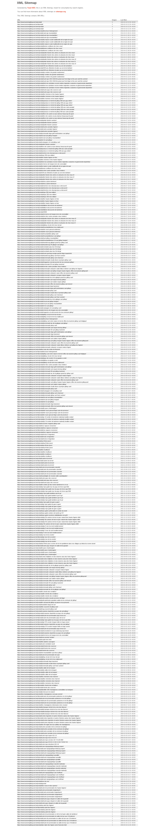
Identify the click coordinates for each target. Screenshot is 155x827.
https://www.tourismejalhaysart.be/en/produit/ (30, 26)
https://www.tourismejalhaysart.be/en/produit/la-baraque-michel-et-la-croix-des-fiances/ (42, 711)
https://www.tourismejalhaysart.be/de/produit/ (30, 28)
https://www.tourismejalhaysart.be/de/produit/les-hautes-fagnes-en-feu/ (38, 199)
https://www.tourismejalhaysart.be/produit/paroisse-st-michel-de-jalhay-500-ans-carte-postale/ (44, 148)
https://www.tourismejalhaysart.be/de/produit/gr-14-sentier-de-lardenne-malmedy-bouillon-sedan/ (45, 421)
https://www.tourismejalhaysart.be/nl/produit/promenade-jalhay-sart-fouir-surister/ (41, 297)
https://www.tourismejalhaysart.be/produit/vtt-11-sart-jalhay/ (34, 140)
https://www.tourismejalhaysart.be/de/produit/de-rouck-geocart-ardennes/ (38, 229)
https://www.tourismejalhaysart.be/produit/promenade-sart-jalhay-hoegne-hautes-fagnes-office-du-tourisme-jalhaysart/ (52, 576)
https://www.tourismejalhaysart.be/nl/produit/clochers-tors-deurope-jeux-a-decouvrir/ (42, 186)
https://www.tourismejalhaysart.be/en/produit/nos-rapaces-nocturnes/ (37, 432)
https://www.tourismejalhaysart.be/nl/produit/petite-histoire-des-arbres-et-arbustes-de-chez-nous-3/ (46, 61)
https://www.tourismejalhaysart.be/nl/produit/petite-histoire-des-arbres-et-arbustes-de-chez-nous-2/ (46, 223)
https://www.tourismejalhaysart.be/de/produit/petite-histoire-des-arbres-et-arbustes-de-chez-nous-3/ (46, 59)
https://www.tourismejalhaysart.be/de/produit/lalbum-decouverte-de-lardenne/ (39, 205)
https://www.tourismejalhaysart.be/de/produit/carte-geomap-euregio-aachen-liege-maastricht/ (44, 253)
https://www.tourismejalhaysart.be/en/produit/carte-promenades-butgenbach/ (39, 794)
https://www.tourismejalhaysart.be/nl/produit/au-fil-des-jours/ (34, 445)
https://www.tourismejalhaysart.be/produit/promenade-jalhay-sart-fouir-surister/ (40, 665)
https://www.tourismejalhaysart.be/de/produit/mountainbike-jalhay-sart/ (37, 234)
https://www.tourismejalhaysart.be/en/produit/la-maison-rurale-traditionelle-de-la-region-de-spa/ (45, 39)
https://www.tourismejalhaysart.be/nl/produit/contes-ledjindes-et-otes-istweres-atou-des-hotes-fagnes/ (47, 559)
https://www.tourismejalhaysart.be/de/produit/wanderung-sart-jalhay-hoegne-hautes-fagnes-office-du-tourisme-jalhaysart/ (52, 340)
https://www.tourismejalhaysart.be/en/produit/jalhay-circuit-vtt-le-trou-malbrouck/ (40, 362)
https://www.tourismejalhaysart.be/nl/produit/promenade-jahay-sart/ (37, 290)
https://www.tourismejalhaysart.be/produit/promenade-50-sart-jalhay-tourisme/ (40, 583)
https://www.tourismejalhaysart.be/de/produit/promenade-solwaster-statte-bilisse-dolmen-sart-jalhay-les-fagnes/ (50, 345)
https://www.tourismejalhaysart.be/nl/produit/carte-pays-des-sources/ (37, 480)
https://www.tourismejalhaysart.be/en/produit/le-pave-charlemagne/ (36, 408)
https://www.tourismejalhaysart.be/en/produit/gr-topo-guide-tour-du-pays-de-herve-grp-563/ (44, 489)
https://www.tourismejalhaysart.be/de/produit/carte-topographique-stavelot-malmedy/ (42, 766)
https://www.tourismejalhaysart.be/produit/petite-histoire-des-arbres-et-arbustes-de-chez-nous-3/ (45, 175)
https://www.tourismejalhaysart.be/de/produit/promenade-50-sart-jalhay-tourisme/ (41, 329)
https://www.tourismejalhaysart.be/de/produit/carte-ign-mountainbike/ (37, 37)
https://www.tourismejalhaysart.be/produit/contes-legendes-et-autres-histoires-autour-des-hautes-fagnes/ (48, 716)
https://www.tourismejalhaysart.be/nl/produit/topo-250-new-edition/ (36, 192)
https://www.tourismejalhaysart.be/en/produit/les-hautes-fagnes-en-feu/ (38, 203)
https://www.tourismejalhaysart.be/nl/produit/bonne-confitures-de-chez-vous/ (39, 48)
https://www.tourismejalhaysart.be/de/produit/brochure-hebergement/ (37, 31)
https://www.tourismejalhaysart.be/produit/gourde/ (31, 783)
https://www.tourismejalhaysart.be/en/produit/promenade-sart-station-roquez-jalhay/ (41, 384)
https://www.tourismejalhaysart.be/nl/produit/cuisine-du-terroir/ (35, 460)
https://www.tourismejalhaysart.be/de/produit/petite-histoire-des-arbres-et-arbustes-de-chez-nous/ (46, 55)
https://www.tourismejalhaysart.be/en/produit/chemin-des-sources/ (36, 646)
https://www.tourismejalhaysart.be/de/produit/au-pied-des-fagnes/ (36, 812)
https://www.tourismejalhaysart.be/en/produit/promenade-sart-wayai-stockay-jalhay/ (41, 369)
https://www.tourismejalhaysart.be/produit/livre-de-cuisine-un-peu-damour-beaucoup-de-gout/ (44, 146)
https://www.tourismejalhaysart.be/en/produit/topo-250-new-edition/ (36, 194)
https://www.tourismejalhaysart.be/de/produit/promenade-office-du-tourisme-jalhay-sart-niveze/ (45, 336)
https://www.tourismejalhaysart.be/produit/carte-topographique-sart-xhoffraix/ (39, 772)
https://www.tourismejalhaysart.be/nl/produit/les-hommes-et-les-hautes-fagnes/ (40, 98)
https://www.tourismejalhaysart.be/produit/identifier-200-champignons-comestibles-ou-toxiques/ (45, 689)
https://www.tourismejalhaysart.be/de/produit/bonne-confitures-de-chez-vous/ (40, 46)
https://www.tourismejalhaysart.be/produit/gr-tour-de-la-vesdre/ (35, 535)
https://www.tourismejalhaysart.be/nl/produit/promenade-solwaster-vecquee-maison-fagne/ (43, 275)
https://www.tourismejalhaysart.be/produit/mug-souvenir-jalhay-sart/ (37, 609)
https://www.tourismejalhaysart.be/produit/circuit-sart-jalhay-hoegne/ (37, 135)
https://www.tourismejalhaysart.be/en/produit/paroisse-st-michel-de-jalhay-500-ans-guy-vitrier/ (44, 103)
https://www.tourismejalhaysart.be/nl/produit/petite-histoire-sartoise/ (37, 120)
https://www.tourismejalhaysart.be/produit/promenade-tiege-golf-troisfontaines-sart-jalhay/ (43, 133)
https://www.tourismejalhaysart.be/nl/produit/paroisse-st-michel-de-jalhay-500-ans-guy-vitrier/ (44, 100)
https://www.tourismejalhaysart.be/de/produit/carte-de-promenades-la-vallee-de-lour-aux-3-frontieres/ (47, 822)
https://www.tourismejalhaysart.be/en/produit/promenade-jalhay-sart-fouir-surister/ (41, 395)
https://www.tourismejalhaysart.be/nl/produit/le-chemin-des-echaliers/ (37, 685)
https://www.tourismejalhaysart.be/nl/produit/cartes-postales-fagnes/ (37, 129)
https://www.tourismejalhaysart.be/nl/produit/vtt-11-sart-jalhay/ (35, 305)
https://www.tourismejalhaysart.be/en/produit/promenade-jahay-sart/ (37, 388)
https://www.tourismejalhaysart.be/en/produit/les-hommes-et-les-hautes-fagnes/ (40, 94)
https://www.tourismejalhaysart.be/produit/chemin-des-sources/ (35, 650)
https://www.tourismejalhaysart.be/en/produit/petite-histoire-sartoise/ (37, 122)
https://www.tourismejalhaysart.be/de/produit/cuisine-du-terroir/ (35, 465)
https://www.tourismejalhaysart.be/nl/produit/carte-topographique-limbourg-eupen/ (41, 748)
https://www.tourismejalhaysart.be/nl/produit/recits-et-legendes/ (35, 436)
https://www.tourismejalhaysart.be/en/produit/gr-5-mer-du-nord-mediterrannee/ (40, 526)
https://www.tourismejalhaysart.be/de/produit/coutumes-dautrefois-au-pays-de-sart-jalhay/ (43, 613)
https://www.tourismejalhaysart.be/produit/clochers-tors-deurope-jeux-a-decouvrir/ (41, 153)
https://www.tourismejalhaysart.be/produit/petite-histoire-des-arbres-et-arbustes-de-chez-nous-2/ (45, 177)
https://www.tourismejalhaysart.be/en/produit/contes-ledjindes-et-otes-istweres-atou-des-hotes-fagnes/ (47, 561)
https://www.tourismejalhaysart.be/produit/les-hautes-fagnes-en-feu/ (37, 157)
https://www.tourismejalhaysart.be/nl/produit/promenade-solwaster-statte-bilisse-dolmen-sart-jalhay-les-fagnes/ (49, 268)
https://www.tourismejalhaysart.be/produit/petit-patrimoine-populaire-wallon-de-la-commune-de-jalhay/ (47, 600)
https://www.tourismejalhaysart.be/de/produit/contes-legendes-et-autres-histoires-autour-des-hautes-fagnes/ (49, 722)
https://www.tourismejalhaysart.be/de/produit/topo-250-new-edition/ (36, 196)
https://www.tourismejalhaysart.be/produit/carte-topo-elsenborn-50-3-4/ (38, 744)
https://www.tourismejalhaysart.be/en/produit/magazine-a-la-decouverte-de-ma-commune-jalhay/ (45, 262)
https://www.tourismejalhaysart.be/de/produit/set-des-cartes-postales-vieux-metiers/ (42, 216)
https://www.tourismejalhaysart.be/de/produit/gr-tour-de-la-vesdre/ (36, 541)
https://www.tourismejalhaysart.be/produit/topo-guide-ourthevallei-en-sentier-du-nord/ (42, 511)
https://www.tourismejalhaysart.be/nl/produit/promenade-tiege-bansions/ (38, 286)
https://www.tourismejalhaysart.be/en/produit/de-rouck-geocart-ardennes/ (38, 231)
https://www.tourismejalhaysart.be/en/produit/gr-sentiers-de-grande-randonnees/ (40, 76)
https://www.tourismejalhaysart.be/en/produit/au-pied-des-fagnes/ (36, 809)
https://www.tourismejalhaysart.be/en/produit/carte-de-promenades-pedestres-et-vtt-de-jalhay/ (45, 700)
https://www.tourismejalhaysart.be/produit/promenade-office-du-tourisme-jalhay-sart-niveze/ (44, 580)
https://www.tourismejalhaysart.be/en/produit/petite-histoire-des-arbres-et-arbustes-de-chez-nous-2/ (46, 218)
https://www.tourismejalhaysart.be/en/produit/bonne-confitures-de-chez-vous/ (40, 50)
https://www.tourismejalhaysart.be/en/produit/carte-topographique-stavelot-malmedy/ (42, 770)
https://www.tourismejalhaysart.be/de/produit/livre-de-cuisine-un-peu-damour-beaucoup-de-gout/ (45, 114)
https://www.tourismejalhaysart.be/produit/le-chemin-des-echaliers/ (36, 591)
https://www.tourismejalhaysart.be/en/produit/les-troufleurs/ (34, 456)
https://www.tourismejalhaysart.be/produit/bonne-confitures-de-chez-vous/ (39, 168)
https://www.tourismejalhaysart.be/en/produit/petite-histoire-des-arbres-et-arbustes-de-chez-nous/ (46, 52)
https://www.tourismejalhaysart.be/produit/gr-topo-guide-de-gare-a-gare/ (38, 502)
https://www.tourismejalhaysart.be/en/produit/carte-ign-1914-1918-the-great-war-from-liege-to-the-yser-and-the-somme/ (52, 79)
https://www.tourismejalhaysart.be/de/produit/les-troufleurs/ (34, 452)
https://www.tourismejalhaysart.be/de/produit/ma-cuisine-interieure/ (36, 181)
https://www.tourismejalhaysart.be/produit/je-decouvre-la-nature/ (36, 692)
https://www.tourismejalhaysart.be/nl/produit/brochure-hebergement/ (37, 351)
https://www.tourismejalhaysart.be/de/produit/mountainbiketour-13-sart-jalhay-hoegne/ (42, 240)
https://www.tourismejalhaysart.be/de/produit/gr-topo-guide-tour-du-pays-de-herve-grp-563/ (44, 491)
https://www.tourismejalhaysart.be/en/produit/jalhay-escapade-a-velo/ (37, 360)
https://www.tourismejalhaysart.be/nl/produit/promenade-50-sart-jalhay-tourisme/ (40, 264)
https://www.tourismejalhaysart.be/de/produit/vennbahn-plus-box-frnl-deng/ (39, 251)
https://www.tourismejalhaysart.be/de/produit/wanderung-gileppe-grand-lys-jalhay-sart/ (42, 242)
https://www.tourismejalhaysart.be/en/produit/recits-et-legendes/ (36, 439)
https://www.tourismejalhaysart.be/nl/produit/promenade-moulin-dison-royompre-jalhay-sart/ (44, 292)
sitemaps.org (61, 11)
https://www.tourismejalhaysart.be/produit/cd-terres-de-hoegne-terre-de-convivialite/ (41, 164)
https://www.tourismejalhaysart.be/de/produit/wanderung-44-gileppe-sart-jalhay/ (40, 244)
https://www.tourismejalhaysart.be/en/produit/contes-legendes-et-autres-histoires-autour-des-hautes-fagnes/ (49, 720)
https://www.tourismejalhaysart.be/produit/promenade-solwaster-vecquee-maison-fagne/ (43, 569)
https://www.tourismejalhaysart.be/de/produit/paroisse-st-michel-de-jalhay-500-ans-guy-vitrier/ (44, 105)
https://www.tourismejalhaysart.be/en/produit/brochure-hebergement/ (37, 319)
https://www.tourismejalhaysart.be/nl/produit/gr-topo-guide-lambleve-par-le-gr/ (40, 495)
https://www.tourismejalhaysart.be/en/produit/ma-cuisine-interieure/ (36, 183)
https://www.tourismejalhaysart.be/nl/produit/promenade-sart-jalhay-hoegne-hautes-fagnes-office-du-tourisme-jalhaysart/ (52, 271)
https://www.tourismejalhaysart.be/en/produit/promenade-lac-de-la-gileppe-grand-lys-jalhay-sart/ (45, 373)
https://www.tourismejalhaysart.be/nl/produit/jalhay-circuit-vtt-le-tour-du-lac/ (39, 314)
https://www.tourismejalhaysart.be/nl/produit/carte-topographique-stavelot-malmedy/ (41, 768)
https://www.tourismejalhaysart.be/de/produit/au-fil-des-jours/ (35, 443)
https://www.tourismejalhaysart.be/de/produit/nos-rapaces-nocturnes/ (37, 428)
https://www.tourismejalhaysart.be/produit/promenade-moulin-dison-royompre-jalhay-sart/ (43, 663)
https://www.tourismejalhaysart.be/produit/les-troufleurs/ (33, 449)
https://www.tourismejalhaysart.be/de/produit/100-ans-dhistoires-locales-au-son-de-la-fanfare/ (44, 70)
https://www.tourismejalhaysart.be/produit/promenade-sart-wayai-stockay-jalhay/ (41, 567)
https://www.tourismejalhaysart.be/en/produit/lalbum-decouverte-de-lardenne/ (39, 210)
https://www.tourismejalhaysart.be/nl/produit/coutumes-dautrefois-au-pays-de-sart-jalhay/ (43, 624)
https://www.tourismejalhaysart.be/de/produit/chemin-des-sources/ (36, 648)
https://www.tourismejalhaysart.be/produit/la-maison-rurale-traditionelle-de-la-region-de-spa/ (44, 166)
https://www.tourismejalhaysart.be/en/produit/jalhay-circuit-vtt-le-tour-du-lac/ (39, 356)
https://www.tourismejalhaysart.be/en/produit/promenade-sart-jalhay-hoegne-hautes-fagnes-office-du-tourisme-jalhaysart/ (52, 382)
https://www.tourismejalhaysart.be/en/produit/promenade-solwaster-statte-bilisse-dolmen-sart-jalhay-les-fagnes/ (50, 377)
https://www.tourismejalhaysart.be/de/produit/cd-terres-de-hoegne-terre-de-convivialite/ (42, 214)
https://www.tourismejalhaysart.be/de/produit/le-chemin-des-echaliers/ (37, 596)
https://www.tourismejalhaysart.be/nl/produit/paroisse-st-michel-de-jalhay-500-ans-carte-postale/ (45, 111)
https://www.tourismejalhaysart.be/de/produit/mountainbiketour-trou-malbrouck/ (40, 227)
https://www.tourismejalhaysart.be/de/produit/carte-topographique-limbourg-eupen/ (41, 753)
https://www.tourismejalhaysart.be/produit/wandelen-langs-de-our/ (36, 604)
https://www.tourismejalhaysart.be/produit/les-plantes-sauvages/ (36, 641)
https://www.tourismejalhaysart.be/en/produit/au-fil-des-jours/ (35, 447)
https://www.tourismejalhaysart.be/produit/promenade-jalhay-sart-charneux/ (39, 587)
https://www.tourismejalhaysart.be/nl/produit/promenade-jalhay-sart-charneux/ (40, 295)
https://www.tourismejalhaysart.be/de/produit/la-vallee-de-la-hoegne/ (37, 674)
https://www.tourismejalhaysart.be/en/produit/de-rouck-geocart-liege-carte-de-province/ (42, 410)
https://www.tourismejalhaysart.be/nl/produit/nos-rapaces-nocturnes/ (37, 430)
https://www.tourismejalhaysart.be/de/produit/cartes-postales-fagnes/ (37, 127)
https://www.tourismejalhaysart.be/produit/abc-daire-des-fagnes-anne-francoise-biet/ (42, 825)
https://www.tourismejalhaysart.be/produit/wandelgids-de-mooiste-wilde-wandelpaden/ (42, 476)
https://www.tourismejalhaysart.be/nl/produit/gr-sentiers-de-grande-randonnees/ (40, 74)
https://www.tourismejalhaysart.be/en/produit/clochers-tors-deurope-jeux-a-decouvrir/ (42, 188)
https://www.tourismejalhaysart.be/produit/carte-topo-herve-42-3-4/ (36, 737)
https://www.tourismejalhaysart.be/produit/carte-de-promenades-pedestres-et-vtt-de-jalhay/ (44, 698)
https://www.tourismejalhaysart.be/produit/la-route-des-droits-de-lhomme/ (38, 349)
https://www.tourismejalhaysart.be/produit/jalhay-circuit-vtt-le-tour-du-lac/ (38, 657)
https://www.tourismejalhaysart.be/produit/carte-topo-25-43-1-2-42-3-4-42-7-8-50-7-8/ (42, 742)
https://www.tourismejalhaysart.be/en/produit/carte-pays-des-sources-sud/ (39, 92)
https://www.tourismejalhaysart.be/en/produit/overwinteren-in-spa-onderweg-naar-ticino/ (43, 631)
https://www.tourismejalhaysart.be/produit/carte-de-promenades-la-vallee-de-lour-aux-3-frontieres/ (46, 816)
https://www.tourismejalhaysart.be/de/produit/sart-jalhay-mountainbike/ (37, 238)
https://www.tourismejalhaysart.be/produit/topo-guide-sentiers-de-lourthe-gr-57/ (40, 513)
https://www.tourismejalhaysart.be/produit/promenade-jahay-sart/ (36, 585)
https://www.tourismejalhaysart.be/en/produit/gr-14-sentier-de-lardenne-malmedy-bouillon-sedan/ (45, 419)
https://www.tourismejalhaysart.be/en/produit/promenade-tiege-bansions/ (38, 404)
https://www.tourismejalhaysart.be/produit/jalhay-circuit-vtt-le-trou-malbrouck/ (39, 659)
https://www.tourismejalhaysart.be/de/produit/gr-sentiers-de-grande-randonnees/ (40, 72)
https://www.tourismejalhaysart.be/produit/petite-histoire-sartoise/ (36, 144)
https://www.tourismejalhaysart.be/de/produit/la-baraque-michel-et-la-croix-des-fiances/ (42, 713)
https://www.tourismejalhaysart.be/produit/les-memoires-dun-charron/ (37, 676)
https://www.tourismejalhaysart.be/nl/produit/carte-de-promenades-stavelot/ (39, 469)
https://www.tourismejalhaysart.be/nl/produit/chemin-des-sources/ (36, 687)
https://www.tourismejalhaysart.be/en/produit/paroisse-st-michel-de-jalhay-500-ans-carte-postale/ (45, 107)
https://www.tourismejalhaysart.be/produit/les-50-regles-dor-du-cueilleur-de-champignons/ (43, 724)
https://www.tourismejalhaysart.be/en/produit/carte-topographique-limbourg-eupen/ (41, 750)
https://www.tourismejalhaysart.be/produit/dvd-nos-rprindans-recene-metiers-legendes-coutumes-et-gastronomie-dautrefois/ (53, 162)
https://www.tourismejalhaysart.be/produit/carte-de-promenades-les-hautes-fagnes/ (41, 788)
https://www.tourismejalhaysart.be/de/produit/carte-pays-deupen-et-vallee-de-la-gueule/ (42, 801)
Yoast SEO (31, 8)
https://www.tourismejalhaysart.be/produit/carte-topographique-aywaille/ (38, 755)
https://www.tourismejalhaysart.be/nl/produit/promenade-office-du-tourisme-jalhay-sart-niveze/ (44, 284)
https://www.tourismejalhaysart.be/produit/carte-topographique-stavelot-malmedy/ (41, 764)
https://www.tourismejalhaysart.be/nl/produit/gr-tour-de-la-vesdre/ (36, 537)
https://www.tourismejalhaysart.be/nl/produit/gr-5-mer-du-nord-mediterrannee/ (40, 530)
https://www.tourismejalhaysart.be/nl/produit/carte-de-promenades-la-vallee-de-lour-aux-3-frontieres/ (46, 818)
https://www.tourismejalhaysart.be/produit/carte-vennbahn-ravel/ (36, 644)
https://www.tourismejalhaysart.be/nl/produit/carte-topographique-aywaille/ (38, 759)
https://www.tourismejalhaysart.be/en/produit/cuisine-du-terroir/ (35, 463)
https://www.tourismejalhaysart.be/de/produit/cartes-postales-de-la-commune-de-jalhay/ (43, 729)
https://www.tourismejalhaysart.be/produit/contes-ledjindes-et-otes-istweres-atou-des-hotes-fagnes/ (46, 556)
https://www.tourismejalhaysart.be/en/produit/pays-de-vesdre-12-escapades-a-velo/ (41, 358)
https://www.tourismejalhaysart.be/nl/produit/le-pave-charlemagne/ (36, 550)
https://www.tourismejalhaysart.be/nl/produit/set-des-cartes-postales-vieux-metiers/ (41, 266)
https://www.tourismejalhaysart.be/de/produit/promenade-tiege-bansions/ (38, 334)
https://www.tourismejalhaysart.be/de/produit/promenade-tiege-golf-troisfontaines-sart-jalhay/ (44, 332)
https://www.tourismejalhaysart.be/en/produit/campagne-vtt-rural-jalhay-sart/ (39, 391)
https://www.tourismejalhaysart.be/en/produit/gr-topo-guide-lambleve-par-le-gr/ (40, 497)
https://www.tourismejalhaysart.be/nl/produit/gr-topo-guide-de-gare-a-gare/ (39, 504)
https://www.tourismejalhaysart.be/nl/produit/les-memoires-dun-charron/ (38, 683)
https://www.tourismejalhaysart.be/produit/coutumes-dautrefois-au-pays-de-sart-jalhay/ (42, 611)
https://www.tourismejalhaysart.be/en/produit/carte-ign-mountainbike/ (37, 35)
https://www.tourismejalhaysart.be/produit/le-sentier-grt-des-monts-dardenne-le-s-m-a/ (42, 484)
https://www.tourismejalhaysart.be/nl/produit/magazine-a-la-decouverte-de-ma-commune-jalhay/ (45, 312)
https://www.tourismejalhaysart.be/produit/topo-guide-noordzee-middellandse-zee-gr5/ (42, 515)
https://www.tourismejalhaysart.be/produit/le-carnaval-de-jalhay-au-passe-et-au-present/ (43, 602)
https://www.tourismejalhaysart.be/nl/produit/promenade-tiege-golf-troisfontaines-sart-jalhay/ (44, 288)
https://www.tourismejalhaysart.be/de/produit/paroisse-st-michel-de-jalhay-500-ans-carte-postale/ (45, 109)
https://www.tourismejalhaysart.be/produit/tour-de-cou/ (33, 781)
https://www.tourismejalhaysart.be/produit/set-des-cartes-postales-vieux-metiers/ (41, 170)
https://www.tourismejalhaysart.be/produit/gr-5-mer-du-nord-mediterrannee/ (39, 532)
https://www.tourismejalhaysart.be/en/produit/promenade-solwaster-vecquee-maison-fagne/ (44, 375)
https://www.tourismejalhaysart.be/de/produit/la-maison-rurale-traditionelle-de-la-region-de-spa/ (45, 42)
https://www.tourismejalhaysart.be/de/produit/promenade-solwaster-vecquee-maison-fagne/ (44, 347)
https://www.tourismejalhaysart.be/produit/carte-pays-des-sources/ (37, 478)
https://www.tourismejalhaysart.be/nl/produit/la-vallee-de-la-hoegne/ (37, 670)
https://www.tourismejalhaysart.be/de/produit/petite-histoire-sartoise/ (37, 124)
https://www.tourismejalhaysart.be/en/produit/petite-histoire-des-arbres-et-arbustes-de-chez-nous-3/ (46, 63)
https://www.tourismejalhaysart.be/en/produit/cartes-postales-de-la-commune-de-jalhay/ (43, 733)
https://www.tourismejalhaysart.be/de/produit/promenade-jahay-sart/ (37, 325)
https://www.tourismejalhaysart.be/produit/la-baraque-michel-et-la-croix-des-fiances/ (41, 707)
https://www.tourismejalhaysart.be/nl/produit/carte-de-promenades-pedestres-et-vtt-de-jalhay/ (44, 696)
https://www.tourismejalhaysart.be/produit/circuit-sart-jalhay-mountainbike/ (39, 138)
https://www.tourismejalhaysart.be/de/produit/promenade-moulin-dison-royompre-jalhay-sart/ (44, 260)
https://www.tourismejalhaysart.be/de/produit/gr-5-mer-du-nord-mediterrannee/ (40, 528)
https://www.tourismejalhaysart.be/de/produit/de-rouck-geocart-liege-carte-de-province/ (42, 412)
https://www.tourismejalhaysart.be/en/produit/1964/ (32, 212)
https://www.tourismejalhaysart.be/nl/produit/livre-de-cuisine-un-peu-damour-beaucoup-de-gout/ (45, 116)
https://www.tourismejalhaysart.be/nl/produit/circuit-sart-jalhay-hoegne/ (37, 301)
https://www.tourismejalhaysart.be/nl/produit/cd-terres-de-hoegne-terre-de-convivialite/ (42, 310)
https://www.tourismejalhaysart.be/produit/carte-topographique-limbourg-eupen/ (40, 746)
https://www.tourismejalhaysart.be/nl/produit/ (30, 24)
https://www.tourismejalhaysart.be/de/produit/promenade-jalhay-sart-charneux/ (40, 257)
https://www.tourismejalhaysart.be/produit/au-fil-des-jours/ (34, 441)
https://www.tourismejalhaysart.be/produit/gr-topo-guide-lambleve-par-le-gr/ (39, 493)
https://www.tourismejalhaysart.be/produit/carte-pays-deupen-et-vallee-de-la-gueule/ (42, 803)
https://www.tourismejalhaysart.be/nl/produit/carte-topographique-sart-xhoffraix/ (40, 779)
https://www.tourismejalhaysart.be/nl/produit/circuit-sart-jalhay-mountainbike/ (39, 303)
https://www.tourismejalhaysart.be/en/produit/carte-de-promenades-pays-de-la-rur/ (41, 628)
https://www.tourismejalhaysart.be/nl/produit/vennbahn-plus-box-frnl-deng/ (39, 247)
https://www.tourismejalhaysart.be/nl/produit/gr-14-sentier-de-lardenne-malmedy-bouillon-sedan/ (45, 417)
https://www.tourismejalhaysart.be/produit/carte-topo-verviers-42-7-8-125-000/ (40, 740)
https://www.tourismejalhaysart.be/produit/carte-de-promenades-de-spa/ (38, 655)
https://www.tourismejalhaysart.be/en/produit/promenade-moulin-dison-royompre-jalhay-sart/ (44, 386)
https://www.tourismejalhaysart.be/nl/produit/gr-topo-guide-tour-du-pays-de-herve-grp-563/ (43, 620)
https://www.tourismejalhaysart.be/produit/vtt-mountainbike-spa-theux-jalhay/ (39, 652)
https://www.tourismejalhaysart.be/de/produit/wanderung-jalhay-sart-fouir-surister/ (41, 255)
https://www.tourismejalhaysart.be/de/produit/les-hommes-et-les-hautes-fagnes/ (40, 96)
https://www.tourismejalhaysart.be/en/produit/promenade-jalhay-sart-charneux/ (40, 393)
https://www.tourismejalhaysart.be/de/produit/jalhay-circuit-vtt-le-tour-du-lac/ (39, 225)
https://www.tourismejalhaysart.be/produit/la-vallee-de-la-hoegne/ (36, 668)
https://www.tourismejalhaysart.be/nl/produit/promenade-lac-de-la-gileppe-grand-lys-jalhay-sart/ (45, 277)
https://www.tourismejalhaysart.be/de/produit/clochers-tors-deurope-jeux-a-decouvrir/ (42, 190)
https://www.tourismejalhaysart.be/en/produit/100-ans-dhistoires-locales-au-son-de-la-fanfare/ (44, 68)
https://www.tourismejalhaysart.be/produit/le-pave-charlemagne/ (36, 548)
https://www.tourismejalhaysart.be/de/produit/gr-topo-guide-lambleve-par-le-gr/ (40, 500)
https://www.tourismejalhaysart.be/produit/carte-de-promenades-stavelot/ (38, 467)
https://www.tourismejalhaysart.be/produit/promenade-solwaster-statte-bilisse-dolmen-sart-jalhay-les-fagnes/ (49, 572)
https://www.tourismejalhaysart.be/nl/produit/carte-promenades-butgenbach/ (39, 792)
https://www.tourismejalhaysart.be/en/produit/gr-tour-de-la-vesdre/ (36, 539)
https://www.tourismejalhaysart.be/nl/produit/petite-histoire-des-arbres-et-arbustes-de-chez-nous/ (45, 57)
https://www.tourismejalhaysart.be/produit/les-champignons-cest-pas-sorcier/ (39, 694)
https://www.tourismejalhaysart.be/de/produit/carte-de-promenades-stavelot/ (39, 473)
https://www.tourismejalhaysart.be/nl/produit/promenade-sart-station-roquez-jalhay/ (41, 281)
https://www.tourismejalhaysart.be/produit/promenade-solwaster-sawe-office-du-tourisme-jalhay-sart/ (46, 574)
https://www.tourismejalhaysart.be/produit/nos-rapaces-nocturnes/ (36, 425)
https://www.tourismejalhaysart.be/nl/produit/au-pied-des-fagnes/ (36, 807)
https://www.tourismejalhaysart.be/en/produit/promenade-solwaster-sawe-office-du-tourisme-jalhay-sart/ (47, 380)
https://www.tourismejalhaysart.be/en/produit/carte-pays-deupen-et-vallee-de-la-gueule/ (42, 798)
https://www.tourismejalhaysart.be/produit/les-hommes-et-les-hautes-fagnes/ (39, 159)
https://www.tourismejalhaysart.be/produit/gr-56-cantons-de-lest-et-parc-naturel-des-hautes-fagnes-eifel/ (48, 524)
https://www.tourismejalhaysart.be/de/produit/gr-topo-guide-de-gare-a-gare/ (39, 508)
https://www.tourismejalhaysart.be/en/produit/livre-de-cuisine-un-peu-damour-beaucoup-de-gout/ (45, 118)
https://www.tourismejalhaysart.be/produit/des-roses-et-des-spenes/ (37, 785)
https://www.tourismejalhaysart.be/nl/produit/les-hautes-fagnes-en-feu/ (37, 201)
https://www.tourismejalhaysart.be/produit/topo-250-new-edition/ (35, 155)
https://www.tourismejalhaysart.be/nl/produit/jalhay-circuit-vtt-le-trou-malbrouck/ (40, 316)
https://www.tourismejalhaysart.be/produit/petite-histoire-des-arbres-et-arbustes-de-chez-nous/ (45, 179)
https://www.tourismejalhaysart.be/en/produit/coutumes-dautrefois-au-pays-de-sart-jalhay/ (43, 633)
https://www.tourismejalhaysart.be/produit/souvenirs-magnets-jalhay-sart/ (38, 423)
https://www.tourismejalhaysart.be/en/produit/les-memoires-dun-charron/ (38, 679)
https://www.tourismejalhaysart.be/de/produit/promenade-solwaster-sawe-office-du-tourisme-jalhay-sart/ (47, 343)
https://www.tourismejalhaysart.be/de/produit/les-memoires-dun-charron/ (38, 681)
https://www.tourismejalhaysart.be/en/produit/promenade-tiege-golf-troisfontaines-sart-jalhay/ (44, 367)
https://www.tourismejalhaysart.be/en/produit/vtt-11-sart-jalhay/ (35, 401)
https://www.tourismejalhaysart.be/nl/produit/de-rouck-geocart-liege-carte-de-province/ (42, 415)
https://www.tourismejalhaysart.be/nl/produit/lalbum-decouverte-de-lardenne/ (39, 207)
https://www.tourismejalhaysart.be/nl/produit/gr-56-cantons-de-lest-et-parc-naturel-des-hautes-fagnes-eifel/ (48, 519)
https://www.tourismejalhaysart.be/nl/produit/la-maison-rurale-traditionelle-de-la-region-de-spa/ (44, 44)
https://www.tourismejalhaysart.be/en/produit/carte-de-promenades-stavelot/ (39, 471)
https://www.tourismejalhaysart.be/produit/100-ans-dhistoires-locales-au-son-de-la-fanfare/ (43, 172)
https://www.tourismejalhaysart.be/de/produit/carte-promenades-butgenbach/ (39, 796)
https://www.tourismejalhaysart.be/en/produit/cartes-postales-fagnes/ (37, 131)
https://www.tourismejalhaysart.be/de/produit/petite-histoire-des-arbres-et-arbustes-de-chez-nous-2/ (46, 220)
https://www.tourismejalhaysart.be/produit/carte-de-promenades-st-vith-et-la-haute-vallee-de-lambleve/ (47, 814)
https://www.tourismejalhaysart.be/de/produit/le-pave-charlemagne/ (36, 554)
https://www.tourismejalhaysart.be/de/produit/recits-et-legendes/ (36, 434)
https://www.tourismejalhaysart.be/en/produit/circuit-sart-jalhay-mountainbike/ (39, 397)
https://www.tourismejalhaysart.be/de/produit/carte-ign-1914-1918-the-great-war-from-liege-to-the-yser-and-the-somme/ (52, 81)
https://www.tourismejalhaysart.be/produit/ (29, 22)
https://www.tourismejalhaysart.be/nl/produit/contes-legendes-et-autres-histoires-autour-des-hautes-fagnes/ (48, 718)
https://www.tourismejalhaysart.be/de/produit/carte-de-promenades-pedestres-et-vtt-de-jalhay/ (45, 703)
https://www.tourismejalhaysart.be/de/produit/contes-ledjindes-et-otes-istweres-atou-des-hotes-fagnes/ (47, 563)
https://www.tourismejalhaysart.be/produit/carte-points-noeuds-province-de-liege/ (41, 598)
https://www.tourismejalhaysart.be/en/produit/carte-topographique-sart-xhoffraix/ (40, 774)
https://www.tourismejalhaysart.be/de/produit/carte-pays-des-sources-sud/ (39, 90)
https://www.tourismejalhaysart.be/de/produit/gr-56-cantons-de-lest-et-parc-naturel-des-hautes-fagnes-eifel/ (48, 517)
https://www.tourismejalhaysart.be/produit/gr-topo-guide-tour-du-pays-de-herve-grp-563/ (43, 487)
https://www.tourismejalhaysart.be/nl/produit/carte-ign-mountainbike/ (37, 33)
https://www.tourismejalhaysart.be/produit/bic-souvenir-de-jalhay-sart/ (37, 607)
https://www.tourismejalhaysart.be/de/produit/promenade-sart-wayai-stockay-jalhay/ (41, 327)
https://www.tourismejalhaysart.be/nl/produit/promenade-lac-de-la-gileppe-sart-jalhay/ (42, 299)
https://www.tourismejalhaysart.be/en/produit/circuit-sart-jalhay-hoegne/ (38, 399)
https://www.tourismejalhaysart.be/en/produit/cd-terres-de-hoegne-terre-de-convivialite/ (42, 635)
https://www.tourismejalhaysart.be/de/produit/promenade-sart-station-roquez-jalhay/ (41, 338)
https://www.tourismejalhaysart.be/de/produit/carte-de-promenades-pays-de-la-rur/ (41, 615)
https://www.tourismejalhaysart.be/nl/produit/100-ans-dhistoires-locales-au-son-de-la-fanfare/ (44, 66)
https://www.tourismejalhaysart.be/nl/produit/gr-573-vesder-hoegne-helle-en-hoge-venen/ (43, 622)
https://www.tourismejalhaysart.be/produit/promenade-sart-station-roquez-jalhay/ (40, 578)
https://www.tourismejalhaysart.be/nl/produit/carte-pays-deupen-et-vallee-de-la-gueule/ (42, 545)
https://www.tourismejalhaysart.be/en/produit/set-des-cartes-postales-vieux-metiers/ (42, 364)
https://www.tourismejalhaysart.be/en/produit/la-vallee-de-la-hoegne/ (37, 672)
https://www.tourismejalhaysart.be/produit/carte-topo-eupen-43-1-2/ (37, 735)
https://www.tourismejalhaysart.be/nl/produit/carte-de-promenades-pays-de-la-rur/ (41, 617)
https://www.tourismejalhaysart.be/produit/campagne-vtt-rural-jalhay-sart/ (38, 142)
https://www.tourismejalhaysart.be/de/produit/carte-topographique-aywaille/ (39, 757)
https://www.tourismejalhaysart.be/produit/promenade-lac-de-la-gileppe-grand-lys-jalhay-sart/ (44, 565)
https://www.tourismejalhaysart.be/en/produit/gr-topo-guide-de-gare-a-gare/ (39, 506)
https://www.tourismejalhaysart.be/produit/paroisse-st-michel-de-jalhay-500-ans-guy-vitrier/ (44, 151)
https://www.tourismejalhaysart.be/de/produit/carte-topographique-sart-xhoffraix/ (40, 777)
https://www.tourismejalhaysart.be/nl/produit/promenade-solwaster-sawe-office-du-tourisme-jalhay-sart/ (47, 273)
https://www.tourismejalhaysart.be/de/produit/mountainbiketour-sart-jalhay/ (39, 236)
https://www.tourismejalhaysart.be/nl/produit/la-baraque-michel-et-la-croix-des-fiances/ (42, 709)
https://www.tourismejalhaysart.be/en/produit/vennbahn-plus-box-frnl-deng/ (39, 249)
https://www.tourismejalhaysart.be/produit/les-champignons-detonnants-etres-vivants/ (42, 705)
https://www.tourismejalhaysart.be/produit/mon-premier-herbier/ (35, 637)
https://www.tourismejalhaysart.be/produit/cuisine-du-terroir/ (34, 458)
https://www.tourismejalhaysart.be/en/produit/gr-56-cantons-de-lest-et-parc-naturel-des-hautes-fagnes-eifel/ (48, 521)
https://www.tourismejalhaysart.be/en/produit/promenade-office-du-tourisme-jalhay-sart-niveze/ (45, 406)
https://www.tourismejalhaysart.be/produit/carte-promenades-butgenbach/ (38, 790)
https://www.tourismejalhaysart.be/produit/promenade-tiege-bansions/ (37, 661)
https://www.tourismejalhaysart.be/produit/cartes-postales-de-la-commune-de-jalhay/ (42, 727)
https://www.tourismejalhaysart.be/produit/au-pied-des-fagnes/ (35, 805)
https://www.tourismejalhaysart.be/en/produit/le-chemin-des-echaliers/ (37, 593)
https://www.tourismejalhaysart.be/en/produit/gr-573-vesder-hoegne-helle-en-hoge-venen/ (43, 626)
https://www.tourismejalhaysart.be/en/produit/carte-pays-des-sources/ (37, 482)
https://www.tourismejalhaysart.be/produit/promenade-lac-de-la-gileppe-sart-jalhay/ (41, 589)
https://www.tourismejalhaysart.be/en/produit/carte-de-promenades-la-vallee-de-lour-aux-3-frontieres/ (47, 820)
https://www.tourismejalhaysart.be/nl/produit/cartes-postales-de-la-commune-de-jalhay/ (42, 731)
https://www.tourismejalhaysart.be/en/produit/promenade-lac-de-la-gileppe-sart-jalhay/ (42, 323)
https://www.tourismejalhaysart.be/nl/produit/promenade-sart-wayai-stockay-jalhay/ (41, 279)
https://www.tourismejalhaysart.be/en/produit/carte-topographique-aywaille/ (39, 761)
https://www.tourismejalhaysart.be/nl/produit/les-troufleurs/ (34, 454)
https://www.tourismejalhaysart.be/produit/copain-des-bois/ (34, 639)
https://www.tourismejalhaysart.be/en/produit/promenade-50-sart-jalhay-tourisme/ (41, 371)
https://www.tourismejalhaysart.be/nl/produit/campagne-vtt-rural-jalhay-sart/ (39, 308)
